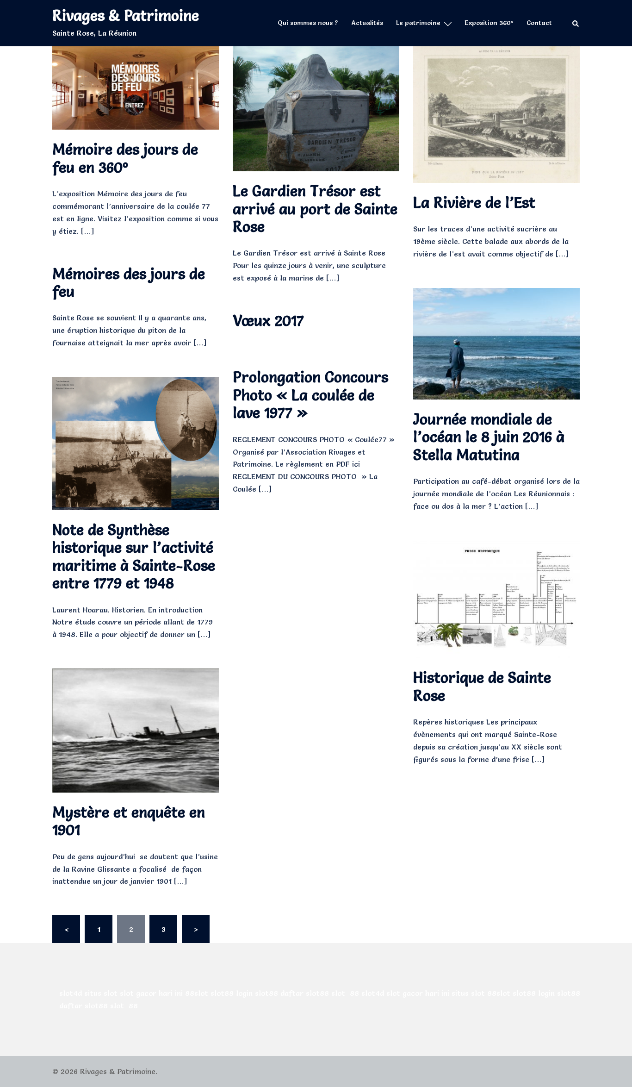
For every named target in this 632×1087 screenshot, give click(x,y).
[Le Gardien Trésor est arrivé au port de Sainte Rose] (316, 106)
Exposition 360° (489, 23)
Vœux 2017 (268, 321)
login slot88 (257, 993)
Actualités (367, 23)
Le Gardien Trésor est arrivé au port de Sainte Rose (315, 209)
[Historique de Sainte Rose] (496, 596)
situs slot (101, 993)
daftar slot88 (304, 993)
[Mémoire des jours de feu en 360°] (135, 85)
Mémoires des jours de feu (128, 282)
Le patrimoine (418, 23)
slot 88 (345, 993)
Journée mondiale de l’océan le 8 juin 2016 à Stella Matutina (488, 437)
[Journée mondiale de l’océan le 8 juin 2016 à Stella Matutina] (496, 341)
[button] (576, 23)
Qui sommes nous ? (308, 23)
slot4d (70, 993)
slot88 (222, 993)
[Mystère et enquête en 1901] (135, 728)
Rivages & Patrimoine (125, 15)
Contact (539, 23)
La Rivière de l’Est (474, 203)
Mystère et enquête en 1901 (128, 821)
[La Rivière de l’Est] (496, 112)
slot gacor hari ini (151, 993)
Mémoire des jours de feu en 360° (125, 158)
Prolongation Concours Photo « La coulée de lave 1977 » (310, 395)
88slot (196, 993)
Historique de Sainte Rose (482, 686)
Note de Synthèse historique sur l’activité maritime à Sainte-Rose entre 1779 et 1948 (133, 556)
